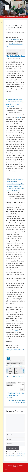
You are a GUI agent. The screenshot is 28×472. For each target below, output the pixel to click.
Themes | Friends (11, 382)
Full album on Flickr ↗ (12, 53)
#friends (17, 387)
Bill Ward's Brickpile (8, 14)
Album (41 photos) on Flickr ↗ (14, 363)
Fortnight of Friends (13, 39)
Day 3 (16, 330)
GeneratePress (15, 466)
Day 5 (19, 117)
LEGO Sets (9, 385)
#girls (22, 387)
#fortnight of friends (21, 383)
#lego (22, 389)
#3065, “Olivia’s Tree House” (15, 350)
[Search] (1, 22)
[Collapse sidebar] (1, 19)
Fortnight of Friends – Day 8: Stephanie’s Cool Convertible (15, 395)
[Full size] (8, 358)
